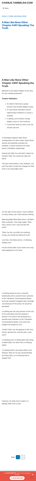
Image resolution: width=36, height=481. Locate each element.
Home (4, 16)
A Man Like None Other (17, 16)
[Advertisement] (18, 56)
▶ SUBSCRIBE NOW (17, 478)
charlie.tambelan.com (17, 2)
